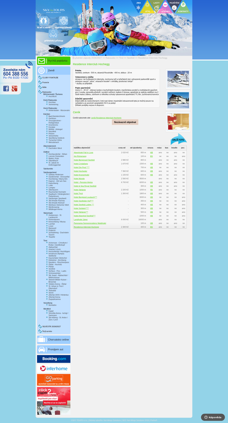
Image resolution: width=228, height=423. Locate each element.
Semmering (53, 104)
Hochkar (52, 102)
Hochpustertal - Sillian (58, 154)
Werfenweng (54, 207)
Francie (45, 82)
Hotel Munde (79, 179)
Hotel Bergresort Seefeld (84, 160)
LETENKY (165, 11)
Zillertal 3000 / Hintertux (59, 295)
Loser (51, 226)
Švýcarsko (47, 331)
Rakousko (110, 58)
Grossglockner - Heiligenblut (55, 122)
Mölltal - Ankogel (56, 129)
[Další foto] (176, 139)
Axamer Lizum (55, 249)
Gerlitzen (52, 118)
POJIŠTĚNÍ (174, 3)
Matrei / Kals (54, 158)
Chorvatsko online (58, 339)
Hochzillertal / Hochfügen (59, 251)
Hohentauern (54, 219)
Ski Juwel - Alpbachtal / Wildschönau (58, 276)
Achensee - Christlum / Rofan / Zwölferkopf (58, 244)
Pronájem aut (55, 349)
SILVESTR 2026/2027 (51, 326)
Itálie (44, 87)
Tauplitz (52, 237)
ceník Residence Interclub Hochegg (106, 118)
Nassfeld (52, 131)
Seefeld (130, 58)
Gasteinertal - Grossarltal (59, 177)
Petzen (51, 134)
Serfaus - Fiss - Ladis (57, 271)
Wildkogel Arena (55, 209)
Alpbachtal (53, 247)
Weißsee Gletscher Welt (59, 205)
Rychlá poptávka (57, 60)
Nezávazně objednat (125, 122)
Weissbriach (54, 142)
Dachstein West (55, 148)
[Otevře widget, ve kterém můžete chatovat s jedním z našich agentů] (213, 417)
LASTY (157, 3)
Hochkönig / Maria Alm (58, 179)
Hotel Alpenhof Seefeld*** (85, 216)
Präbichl (52, 230)
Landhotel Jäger (81, 219)
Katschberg (53, 183)
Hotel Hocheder (80, 171)
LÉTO (147, 11)
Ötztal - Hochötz (55, 264)
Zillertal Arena (54, 297)
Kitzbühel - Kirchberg (57, 260)
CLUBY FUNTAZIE (50, 78)
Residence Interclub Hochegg (152, 58)
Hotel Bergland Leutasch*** (85, 197)
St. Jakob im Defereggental (55, 164)
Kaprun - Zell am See (57, 181)
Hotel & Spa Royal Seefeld (85, 186)
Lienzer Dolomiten (56, 156)
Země (51, 70)
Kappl (51, 311)
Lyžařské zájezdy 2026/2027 (88, 58)
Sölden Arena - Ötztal (57, 284)
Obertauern (53, 190)
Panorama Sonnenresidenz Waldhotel (90, 223)
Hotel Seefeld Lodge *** (84, 205)
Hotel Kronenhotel (81, 175)
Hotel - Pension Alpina (83, 182)
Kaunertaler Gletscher (58, 258)
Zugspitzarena (55, 299)
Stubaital (52, 290)
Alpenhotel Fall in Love (83, 152)
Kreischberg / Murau (57, 222)
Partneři (153, 420)
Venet (51, 293)
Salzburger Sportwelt (57, 198)
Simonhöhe (53, 136)
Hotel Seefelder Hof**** (84, 201)
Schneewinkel (54, 273)
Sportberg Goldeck (56, 138)
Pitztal (51, 267)
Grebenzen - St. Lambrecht (55, 216)
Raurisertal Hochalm (57, 192)
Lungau (52, 188)
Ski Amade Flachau (57, 201)
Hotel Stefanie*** (81, 212)
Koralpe (52, 127)
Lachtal (52, 224)
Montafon (52, 305)
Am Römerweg (80, 156)
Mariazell (52, 228)
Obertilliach (53, 161)
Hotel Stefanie (80, 190)
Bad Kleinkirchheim (57, 116)
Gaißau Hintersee (56, 175)
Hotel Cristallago (81, 164)
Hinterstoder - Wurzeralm (59, 110)
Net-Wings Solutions (112, 420)
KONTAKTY (183, 11)
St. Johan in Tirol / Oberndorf (56, 287)
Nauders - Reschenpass (59, 262)
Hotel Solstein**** (81, 208)
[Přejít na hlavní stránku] (73, 10)
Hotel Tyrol (78, 193)
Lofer (51, 185)
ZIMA (138, 3)
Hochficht (52, 96)
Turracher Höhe (55, 140)
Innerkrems (53, 125)
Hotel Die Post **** (81, 167)
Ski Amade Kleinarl (57, 203)
